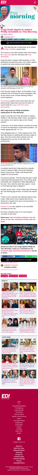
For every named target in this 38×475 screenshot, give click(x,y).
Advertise (19, 452)
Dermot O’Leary (6, 206)
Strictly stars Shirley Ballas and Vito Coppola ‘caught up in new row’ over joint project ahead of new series (10, 366)
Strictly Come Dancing (19, 416)
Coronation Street (19, 420)
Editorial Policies (19, 450)
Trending (19, 429)
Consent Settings (19, 458)
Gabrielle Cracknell (10, 36)
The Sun (20, 129)
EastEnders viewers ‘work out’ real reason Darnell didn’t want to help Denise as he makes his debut (10, 350)
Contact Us (19, 454)
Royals (19, 427)
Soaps (19, 418)
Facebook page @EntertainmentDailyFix (16, 251)
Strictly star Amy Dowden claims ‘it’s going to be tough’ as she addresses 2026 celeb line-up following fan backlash (28, 294)
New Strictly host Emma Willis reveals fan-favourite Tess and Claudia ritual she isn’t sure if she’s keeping (10, 330)
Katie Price (19, 431)
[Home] (3, 2)
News (19, 402)
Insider (19, 433)
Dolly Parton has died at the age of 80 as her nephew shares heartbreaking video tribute (27, 350)
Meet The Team (19, 448)
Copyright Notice (19, 463)
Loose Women (19, 410)
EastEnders (19, 422)
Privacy (19, 461)
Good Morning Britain (19, 406)
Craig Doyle (7, 55)
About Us (19, 446)
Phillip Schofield (9, 49)
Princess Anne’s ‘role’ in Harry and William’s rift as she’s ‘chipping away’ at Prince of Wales (10, 381)
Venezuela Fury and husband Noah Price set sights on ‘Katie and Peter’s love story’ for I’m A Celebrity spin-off (28, 311)
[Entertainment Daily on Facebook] (19, 438)
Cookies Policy (19, 456)
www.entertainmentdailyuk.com (16, 466)
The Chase (19, 412)
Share (7, 39)
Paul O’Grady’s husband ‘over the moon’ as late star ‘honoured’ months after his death (18, 219)
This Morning (5, 101)
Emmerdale (19, 425)
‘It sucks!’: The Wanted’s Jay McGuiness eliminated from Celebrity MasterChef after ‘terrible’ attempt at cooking (27, 330)
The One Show (19, 414)
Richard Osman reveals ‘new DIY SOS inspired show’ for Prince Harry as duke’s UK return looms (28, 366)
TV (1, 27)
